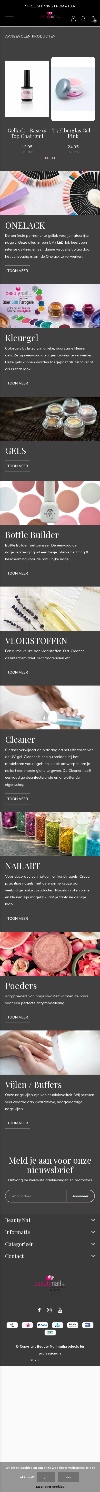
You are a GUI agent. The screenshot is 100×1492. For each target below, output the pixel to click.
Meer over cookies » (51, 1486)
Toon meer (17, 270)
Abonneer (80, 1196)
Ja (45, 1477)
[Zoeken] (83, 19)
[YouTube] (60, 1310)
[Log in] (73, 19)
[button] (9, 18)
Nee (68, 1477)
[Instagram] (49, 1310)
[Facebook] (39, 1310)
